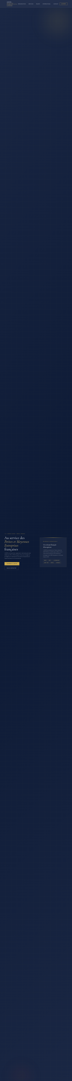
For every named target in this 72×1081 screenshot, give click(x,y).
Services (31, 4)
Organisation (22, 4)
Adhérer (63, 3)
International (47, 4)
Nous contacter (11, 568)
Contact (56, 4)
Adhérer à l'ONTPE (12, 563)
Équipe (38, 4)
